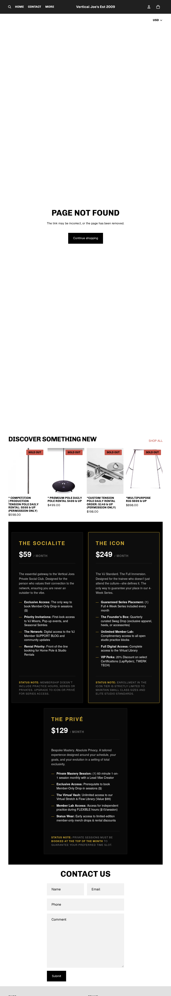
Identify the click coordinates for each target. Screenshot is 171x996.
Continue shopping (85, 238)
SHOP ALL (156, 441)
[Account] (148, 6)
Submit (56, 976)
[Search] (9, 6)
